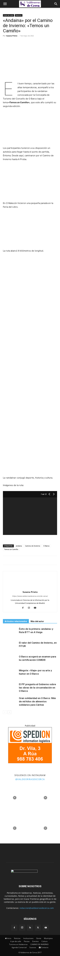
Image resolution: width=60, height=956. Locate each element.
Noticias (19, 15)
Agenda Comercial (19, 947)
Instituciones (28, 938)
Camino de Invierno (32, 546)
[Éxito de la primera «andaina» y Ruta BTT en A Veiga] (10, 632)
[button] (5, 4)
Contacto (44, 947)
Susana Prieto (11, 36)
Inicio (9, 938)
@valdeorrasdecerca (30, 779)
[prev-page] (5, 712)
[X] (12, 42)
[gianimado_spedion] (30, 762)
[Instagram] (30, 608)
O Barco (46, 546)
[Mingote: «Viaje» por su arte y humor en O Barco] (10, 674)
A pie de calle (8, 15)
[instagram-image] (14, 797)
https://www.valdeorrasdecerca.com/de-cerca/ (30, 596)
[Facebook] (6, 42)
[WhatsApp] (19, 42)
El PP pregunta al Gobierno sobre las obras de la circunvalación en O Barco (37, 687)
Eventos (35, 941)
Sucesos (32, 947)
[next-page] (9, 712)
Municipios (48, 938)
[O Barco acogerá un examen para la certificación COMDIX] (10, 660)
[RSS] (30, 928)
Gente (38, 938)
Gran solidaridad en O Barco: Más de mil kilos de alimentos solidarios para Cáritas (37, 701)
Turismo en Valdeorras (18, 944)
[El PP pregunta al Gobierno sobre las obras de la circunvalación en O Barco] (10, 688)
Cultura (44, 941)
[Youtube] (36, 608)
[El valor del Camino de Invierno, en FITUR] (10, 646)
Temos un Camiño (11, 549)
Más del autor (37, 621)
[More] (26, 42)
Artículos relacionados (16, 621)
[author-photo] (30, 588)
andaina (19, 546)
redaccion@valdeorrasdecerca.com (37, 908)
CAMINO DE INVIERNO (39, 944)
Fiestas (27, 941)
